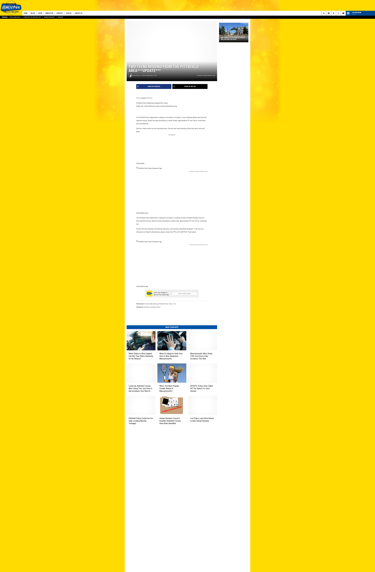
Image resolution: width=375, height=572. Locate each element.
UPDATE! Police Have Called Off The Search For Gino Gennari (201, 388)
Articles (146, 307)
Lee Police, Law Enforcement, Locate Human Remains (202, 419)
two (174, 304)
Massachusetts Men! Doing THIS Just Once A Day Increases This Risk (201, 356)
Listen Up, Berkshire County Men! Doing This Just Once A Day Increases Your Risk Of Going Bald (140, 388)
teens (171, 304)
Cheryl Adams (136, 75)
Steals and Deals (15, 17)
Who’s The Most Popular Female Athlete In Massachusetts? (169, 388)
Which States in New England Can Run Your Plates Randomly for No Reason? (141, 356)
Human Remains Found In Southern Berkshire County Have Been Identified (170, 420)
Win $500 (60, 17)
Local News (153, 307)
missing (155, 304)
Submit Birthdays (49, 17)
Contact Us (78, 13)
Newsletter (49, 13)
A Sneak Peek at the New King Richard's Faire (231, 38)
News (158, 307)
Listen (40, 13)
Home (25, 13)
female (146, 304)
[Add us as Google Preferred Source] (328, 13)
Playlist (69, 13)
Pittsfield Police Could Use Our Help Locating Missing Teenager (141, 420)
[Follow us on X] (338, 13)
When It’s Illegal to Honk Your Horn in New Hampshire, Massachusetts (171, 356)
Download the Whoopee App (32, 17)
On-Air (33, 13)
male (151, 304)
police (166, 304)
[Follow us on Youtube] (343, 13)
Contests (59, 13)
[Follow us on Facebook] (333, 13)
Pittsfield (161, 304)
